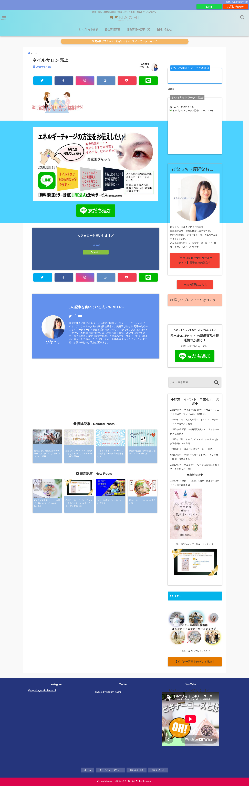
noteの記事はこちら (195, 284)
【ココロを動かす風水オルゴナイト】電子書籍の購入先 (194, 260)
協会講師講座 (112, 29)
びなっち (144, 67)
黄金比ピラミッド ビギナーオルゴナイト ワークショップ (125, 41)
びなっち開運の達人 (117, 781)
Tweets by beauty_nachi (108, 691)
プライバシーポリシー (110, 770)
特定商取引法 (136, 770)
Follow (96, 245)
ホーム (87, 770)
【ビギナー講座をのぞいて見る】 (194, 661)
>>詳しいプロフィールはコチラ (193, 300)
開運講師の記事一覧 (138, 29)
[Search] (216, 382)
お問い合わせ (235, 6)
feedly (96, 252)
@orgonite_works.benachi (42, 690)
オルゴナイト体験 (88, 29)
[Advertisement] (95, 383)
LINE (209, 6)
